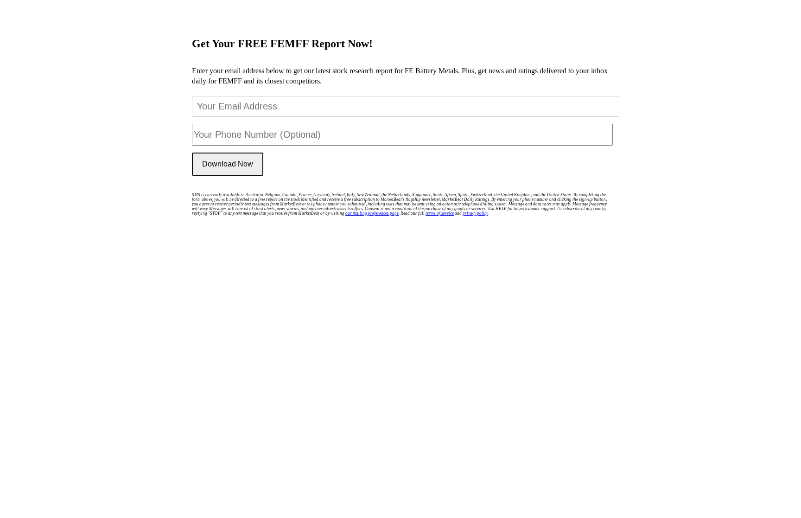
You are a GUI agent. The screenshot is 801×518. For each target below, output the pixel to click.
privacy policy (475, 213)
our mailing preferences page (372, 213)
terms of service (440, 213)
